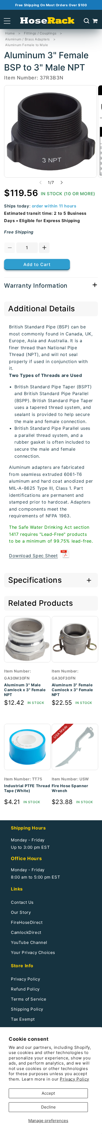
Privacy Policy (74, 1079)
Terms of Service (29, 999)
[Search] (86, 21)
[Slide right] (61, 182)
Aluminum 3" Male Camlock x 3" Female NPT (24, 690)
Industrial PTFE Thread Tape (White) (27, 788)
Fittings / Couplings (40, 33)
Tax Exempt (23, 1019)
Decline (48, 1107)
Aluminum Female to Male (26, 45)
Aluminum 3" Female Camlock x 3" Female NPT (72, 690)
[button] (7, 21)
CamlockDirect (26, 932)
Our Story (21, 912)
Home (10, 33)
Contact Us (22, 902)
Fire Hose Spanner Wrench (70, 788)
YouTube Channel (29, 942)
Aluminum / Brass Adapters (27, 39)
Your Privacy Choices (33, 952)
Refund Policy (25, 989)
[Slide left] (40, 182)
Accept (48, 1093)
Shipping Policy (27, 1009)
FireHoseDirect (26, 922)
